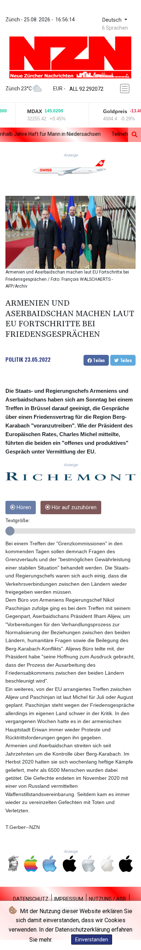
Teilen (98, 360)
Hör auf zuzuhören (73, 507)
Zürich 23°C (18, 88)
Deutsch (112, 20)
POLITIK (14, 359)
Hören (23, 507)
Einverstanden (91, 939)
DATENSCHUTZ (30, 899)
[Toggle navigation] (125, 88)
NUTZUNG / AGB (107, 899)
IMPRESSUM (68, 899)
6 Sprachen (115, 28)
